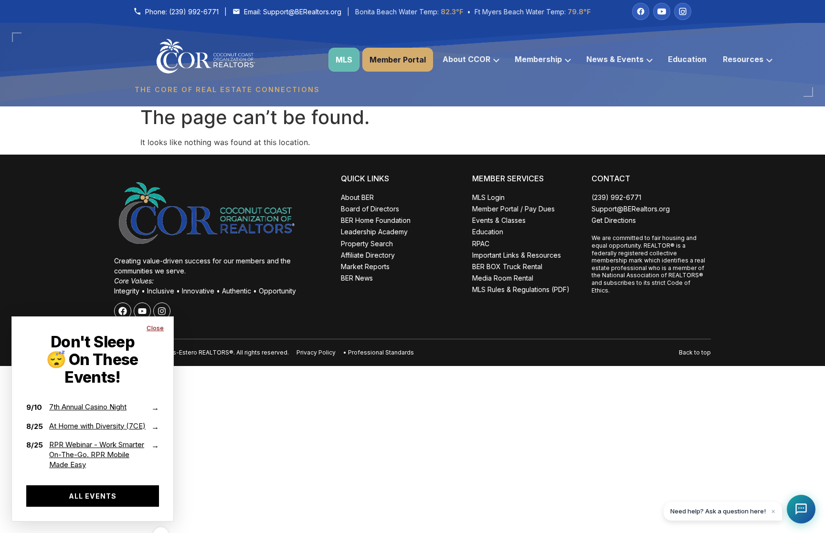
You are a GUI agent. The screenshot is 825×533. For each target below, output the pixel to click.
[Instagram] (682, 11)
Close (155, 328)
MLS (344, 59)
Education (687, 59)
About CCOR (466, 59)
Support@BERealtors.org (302, 12)
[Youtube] (142, 311)
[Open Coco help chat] (801, 509)
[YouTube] (661, 11)
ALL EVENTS (92, 496)
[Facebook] (640, 11)
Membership (538, 59)
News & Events (615, 59)
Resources (743, 59)
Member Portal (398, 59)
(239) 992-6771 (194, 12)
